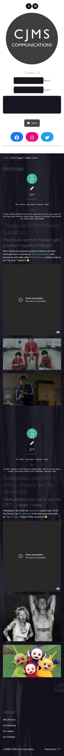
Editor (39, 469)
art (5, 469)
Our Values (8, 731)
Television (39, 459)
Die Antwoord (26, 469)
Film (16, 204)
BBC (8, 469)
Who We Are (9, 719)
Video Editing (39, 218)
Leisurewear (53, 214)
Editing (18, 214)
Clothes (6, 214)
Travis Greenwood (40, 254)
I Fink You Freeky (48, 469)
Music (22, 459)
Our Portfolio (9, 736)
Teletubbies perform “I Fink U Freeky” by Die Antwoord (29, 485)
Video (47, 204)
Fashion (25, 214)
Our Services (9, 725)
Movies (22, 204)
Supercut (37, 216)
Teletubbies (39, 471)
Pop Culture (31, 204)
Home (5, 157)
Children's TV (15, 469)
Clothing (12, 214)
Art (17, 459)
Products (40, 204)
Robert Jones (28, 216)
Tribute (26, 218)
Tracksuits (45, 216)
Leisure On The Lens (40, 214)
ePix (59, 749)
